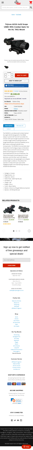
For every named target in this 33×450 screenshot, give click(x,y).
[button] (16, 401)
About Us (16, 302)
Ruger (16, 342)
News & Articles (16, 301)
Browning (16, 335)
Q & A (8, 129)
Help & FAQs (16, 364)
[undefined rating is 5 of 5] (8, 91)
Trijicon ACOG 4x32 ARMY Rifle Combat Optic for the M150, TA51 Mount (23, 217)
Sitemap (16, 306)
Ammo (16, 319)
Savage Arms (16, 336)
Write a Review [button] (23, 91)
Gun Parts (16, 320)
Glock (16, 344)
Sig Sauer (16, 340)
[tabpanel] (9, 216)
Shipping (16, 304)
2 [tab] (16, 231)
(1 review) (16, 91)
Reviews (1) (20, 125)
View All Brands (16, 353)
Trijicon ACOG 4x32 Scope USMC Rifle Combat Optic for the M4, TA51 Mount (9, 217)
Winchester (16, 346)
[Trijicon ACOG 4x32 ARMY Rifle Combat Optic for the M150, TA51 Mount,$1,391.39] (24, 209)
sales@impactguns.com (16, 290)
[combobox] (15, 7)
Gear (16, 324)
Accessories (16, 322)
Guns (16, 317)
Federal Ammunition (16, 349)
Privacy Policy (17, 367)
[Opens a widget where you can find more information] (26, 447)
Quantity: (9, 72)
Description (8, 125)
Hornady (16, 338)
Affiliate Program (16, 308)
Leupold (16, 347)
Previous (3, 231)
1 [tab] (13, 231)
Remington (16, 351)
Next (29, 231)
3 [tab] (19, 231)
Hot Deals (16, 326)
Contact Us (16, 369)
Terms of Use (16, 365)
